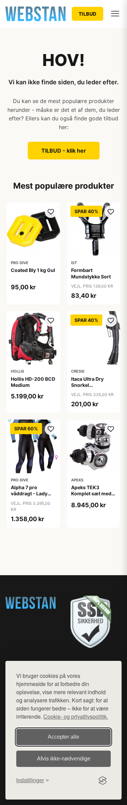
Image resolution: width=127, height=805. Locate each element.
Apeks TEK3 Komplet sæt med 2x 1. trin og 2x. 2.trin (91, 496)
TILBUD (88, 14)
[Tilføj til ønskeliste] (51, 212)
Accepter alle (63, 737)
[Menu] (115, 13)
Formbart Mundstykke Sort (91, 273)
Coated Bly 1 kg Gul (33, 270)
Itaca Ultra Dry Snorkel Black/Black (87, 385)
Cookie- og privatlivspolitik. (75, 716)
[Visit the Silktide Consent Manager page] (102, 780)
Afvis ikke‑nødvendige (63, 758)
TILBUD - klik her (63, 150)
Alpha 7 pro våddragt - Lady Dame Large (29, 493)
